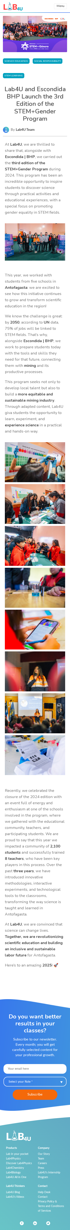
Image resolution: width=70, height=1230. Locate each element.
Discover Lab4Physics (19, 1163)
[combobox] (35, 1081)
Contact (42, 1196)
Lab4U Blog (13, 1192)
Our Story (44, 1154)
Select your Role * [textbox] (21, 1081)
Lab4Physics (13, 1158)
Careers (42, 1163)
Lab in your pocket (17, 1154)
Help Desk (44, 1192)
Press (41, 1167)
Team (41, 1158)
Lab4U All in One (16, 1177)
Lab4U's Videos (15, 1196)
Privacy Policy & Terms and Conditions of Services (51, 1206)
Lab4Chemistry (15, 1167)
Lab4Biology (13, 1172)
